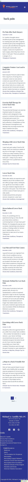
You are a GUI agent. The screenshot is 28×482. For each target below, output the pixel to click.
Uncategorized (20, 199)
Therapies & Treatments (9, 58)
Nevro (6, 452)
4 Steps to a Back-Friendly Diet (14, 362)
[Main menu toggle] (24, 7)
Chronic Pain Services (6, 441)
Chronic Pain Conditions (9, 91)
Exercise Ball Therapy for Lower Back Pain (12, 103)
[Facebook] (9, 430)
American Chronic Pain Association (14, 460)
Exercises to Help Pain (8, 350)
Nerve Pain (19, 271)
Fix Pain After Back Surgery (13, 32)
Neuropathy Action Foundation (13, 462)
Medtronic (7, 450)
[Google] (19, 430)
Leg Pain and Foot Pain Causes (13, 248)
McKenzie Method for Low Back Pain (14, 282)
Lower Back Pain (9, 173)
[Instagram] (14, 430)
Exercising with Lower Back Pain (13, 323)
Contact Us (3, 445)
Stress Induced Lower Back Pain (12, 209)
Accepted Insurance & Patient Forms (10, 443)
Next (14, 401)
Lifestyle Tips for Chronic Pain (11, 164)
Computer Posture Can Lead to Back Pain (14, 68)
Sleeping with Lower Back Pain (14, 142)
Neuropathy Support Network (13, 458)
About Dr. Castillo (5, 437)
